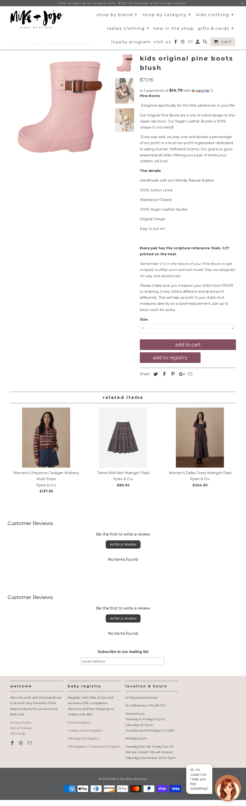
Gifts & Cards (216, 28)
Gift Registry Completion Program (94, 746)
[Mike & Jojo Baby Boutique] (36, 19)
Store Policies (21, 728)
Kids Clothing (215, 14)
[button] (188, 90)
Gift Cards (17, 733)
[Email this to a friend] (189, 374)
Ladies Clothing (128, 28)
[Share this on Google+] (180, 374)
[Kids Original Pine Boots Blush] (60, 107)
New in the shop (173, 28)
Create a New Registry (85, 730)
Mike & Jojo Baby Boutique (128, 779)
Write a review (123, 544)
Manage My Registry (83, 738)
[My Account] (198, 42)
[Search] (205, 42)
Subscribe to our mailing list (123, 652)
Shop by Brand (117, 14)
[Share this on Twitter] (155, 374)
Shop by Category (167, 14)
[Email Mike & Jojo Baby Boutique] (30, 743)
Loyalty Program (131, 42)
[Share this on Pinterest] (172, 374)
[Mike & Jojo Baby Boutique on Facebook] (12, 743)
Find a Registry (79, 722)
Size (144, 319)
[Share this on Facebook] (163, 374)
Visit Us (162, 42)
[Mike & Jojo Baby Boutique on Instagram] (21, 743)
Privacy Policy (20, 722)
